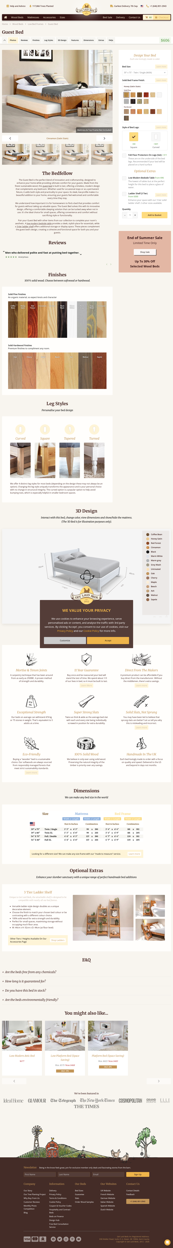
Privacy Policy (65, 631)
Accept (108, 640)
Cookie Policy (91, 631)
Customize (65, 640)
